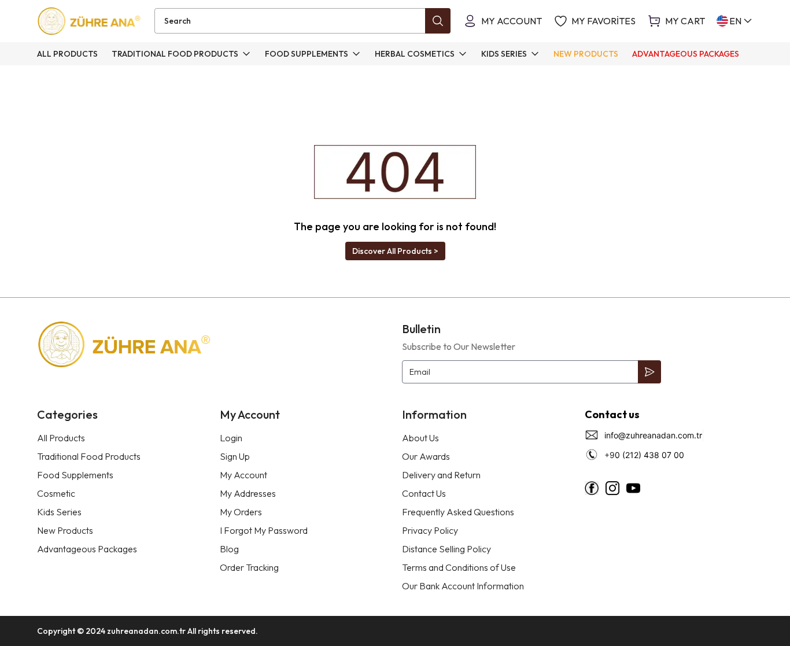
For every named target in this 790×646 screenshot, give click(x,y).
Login (231, 438)
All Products (61, 438)
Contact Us (424, 493)
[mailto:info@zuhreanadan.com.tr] (703, 435)
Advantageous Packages (87, 549)
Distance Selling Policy (446, 549)
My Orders (241, 512)
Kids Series (59, 512)
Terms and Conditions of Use (459, 567)
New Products (65, 530)
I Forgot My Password (264, 530)
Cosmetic (56, 493)
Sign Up (235, 456)
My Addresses (248, 493)
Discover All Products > (395, 251)
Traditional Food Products (89, 456)
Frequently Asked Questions (458, 512)
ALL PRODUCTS (67, 54)
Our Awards (426, 456)
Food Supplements (75, 475)
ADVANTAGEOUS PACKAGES (685, 54)
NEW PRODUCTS (585, 54)
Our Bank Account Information (463, 586)
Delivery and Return (441, 475)
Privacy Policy (430, 530)
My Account (243, 475)
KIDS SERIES (504, 54)
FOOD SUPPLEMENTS (306, 54)
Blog (229, 549)
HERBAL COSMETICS (415, 54)
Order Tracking (249, 567)
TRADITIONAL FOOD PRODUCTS (175, 54)
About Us (420, 438)
